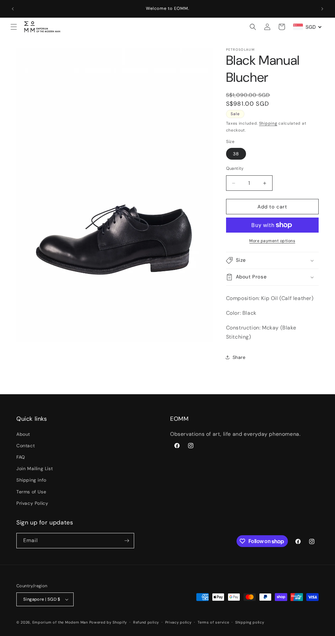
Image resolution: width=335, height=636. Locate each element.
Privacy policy (178, 622)
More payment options (272, 240)
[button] (14, 27)
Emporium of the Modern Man (60, 622)
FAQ (20, 457)
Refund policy (146, 622)
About (23, 434)
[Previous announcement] (13, 9)
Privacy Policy (32, 503)
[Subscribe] (126, 540)
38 (236, 154)
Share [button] (239, 357)
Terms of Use (31, 492)
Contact (25, 446)
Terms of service (213, 622)
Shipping (268, 123)
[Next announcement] (322, 9)
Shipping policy (249, 622)
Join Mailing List (34, 468)
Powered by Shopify (108, 622)
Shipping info (31, 480)
